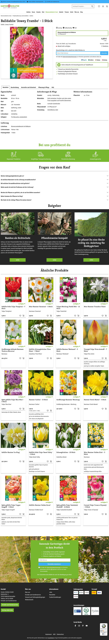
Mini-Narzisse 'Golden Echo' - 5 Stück (94, 453)
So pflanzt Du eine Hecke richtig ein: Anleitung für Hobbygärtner (91, 243)
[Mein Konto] (103, 6)
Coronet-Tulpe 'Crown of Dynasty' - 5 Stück (95, 506)
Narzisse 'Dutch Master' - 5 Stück (95, 400)
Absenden (104, 53)
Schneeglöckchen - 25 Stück (65, 452)
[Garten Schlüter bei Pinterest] (83, 625)
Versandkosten (50, 637)
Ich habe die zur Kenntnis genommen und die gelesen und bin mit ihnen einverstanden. (54, 569)
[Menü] (106, 624)
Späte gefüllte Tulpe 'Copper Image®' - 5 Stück (11, 506)
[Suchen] (92, 6)
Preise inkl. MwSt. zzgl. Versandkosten (66, 43)
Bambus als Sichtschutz (17, 238)
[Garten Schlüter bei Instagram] (79, 625)
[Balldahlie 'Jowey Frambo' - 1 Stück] (27, 53)
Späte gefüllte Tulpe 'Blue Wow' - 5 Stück (13, 401)
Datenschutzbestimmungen (70, 56)
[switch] (103, 634)
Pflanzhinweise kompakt (54, 238)
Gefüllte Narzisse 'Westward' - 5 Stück (67, 350)
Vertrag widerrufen (7, 610)
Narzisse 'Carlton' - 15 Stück (38, 400)
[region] (27, 53)
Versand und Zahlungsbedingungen (35, 597)
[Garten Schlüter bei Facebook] (75, 625)
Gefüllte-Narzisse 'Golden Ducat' (40, 505)
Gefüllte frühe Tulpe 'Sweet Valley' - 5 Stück (40, 453)
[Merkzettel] (99, 6)
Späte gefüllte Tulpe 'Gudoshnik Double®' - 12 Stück (67, 506)
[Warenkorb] (107, 6)
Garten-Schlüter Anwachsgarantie (36, 1)
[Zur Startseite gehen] (10, 6)
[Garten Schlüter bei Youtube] (86, 625)
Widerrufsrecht (29, 599)
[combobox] (81, 6)
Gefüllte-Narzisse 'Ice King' (11, 452)
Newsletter (52, 595)
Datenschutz (60, 634)
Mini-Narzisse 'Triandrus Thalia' (95, 307)
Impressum (48, 634)
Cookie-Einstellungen (55, 597)
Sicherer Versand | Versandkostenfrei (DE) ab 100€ (14, 1)
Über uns (27, 592)
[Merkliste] (20, 315)
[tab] (6, 87)
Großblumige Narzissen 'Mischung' (68, 400)
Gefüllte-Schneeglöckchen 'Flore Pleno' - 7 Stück (40, 350)
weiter (17, 260)
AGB (51, 569)
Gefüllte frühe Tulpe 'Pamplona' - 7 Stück (13, 308)
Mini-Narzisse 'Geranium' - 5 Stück (41, 307)
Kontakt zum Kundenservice (53, 1)
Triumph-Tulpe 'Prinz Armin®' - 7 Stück (95, 350)
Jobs (50, 592)
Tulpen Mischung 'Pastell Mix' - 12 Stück (68, 308)
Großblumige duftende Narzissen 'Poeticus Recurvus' (12, 350)
